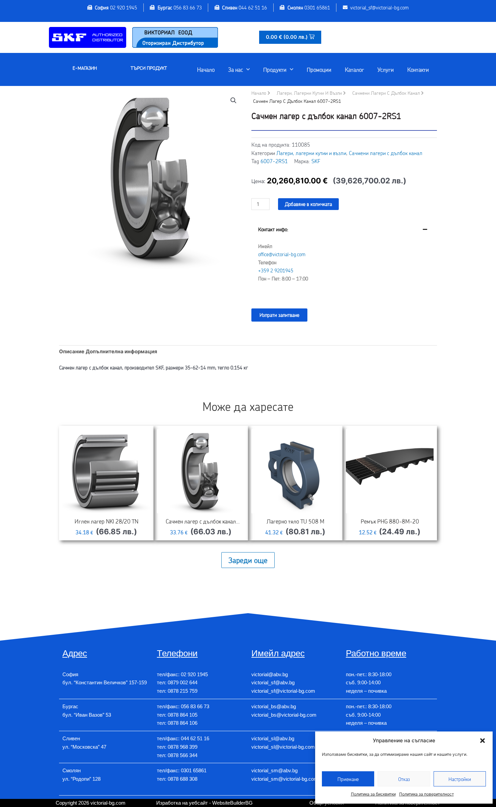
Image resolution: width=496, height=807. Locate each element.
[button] (482, 740)
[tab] (344, 259)
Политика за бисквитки (373, 794)
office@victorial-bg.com (281, 254)
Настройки (459, 779)
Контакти (418, 69)
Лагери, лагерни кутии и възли (309, 93)
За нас (235, 69)
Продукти (274, 69)
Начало (206, 69)
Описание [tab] (71, 351)
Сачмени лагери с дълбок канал (386, 93)
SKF (315, 161)
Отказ (404, 779)
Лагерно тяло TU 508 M (295, 521)
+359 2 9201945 (275, 270)
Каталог (354, 69)
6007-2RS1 (274, 161)
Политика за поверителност (426, 794)
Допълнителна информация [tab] (121, 351)
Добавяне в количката (308, 204)
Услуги (386, 69)
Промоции (319, 69)
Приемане (348, 779)
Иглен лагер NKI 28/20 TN (106, 521)
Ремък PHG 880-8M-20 (390, 521)
